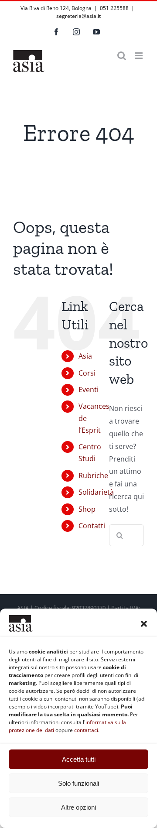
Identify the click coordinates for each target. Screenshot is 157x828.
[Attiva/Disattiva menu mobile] (139, 55)
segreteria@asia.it (78, 16)
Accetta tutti (79, 759)
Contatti (91, 525)
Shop (87, 509)
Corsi (87, 373)
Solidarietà (96, 492)
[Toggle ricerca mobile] (121, 55)
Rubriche (93, 475)
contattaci (86, 730)
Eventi (88, 389)
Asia (85, 356)
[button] (144, 623)
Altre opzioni (78, 807)
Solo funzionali (78, 783)
